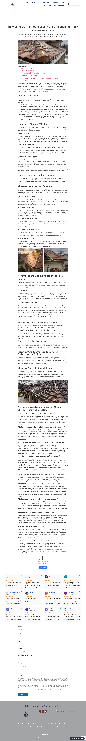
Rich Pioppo (71, 576)
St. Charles (56, 723)
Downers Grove (48, 726)
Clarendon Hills (29, 726)
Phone (20, 641)
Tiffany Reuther (52, 592)
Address (20, 648)
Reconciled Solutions (15, 592)
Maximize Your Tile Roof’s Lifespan (30, 77)
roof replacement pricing (52, 362)
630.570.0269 (53, 730)
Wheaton (30, 723)
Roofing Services (36, 2)
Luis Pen (31, 592)
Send (22, 694)
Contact (62, 2)
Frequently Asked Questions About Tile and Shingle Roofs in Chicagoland (40, 78)
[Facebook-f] (40, 711)
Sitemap (41, 737)
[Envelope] (46, 711)
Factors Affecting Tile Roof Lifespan (31, 72)
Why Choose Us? (46, 2)
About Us (27, 2)
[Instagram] (43, 711)
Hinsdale (66, 723)
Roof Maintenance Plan (59, 5)
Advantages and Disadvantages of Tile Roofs (33, 73)
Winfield (61, 723)
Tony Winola (13, 576)
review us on (42, 567)
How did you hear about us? (25, 655)
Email (19, 634)
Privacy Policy (46, 737)
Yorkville (54, 726)
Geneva (40, 723)
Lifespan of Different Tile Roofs (30, 70)
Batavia (58, 726)
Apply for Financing (47, 5)
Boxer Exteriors (43, 560)
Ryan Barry (51, 576)
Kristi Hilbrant (32, 576)
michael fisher (13, 608)
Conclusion (24, 80)
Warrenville (35, 726)
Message (20, 663)
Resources (55, 2)
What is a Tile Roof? (27, 68)
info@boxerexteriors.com (62, 730)
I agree (21, 675)
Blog (38, 737)
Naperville (50, 723)
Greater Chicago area (22, 723)
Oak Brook (45, 723)
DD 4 (30, 608)
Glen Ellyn (35, 723)
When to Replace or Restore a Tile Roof (32, 75)
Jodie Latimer (52, 608)
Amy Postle (70, 608)
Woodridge (41, 726)
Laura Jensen (71, 592)
